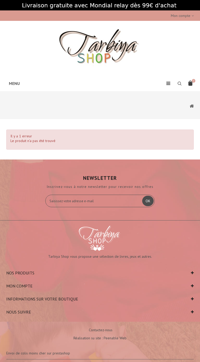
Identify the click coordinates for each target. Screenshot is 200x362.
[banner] (100, 5)
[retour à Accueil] (192, 106)
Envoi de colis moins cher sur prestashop (38, 353)
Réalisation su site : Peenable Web (100, 338)
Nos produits (20, 272)
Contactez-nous (101, 330)
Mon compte (19, 286)
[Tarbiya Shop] (100, 48)
